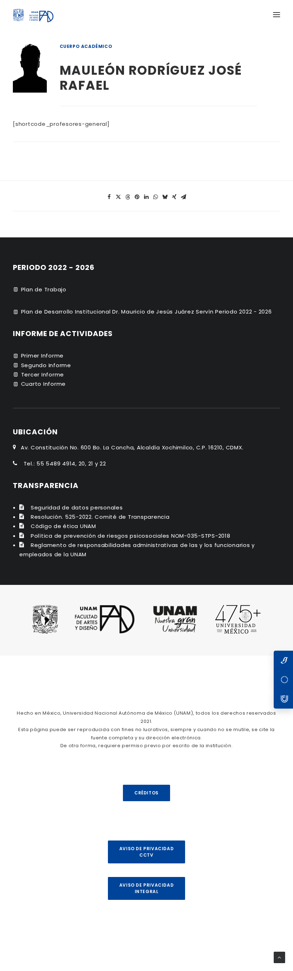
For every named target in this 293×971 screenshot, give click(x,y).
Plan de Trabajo (43, 289)
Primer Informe (42, 355)
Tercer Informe (42, 374)
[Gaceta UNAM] (283, 660)
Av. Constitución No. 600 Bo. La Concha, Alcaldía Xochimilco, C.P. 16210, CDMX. (132, 447)
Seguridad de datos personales (77, 507)
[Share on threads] (128, 197)
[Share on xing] (174, 197)
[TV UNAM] (283, 679)
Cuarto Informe (43, 384)
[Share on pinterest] (137, 197)
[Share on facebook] (109, 197)
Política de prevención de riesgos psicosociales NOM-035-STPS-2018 (130, 535)
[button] (276, 14)
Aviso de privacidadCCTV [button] (146, 852)
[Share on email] (183, 197)
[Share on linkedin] (146, 197)
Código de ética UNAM (63, 526)
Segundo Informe (46, 365)
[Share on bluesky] (165, 197)
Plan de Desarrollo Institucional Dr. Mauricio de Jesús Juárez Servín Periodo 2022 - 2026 (146, 311)
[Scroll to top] (279, 957)
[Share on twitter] (118, 197)
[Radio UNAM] (283, 699)
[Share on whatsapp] (156, 197)
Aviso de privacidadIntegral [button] (146, 888)
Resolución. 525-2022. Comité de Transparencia (100, 517)
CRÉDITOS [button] (146, 793)
